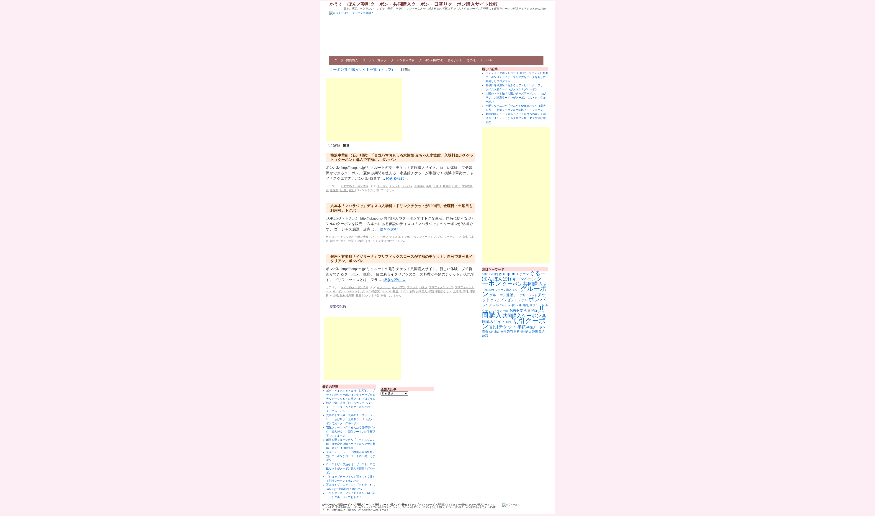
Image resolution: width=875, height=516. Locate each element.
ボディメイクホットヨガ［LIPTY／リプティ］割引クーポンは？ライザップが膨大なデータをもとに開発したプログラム (517, 77)
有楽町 (334, 295)
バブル (438, 236)
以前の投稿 (336, 306)
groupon (507, 273)
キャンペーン (524, 279)
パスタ (423, 287)
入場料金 (419, 186)
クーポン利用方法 (431, 60)
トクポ (405, 236)
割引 (508, 322)
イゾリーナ (384, 287)
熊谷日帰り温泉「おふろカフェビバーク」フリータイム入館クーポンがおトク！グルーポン (349, 407)
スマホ (533, 295)
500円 (494, 274)
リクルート (537, 305)
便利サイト (454, 60)
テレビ (495, 300)
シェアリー (521, 295)
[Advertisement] (364, 110)
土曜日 (437, 186)
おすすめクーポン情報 (354, 186)
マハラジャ (451, 236)
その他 (471, 60)
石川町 (344, 190)
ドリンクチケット (422, 236)
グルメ (516, 290)
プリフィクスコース (441, 287)
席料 (465, 291)
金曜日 (361, 241)
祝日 (352, 190)
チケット (394, 186)
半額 (429, 186)
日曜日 (456, 186)
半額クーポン (536, 327)
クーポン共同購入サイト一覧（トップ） (362, 69)
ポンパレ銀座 (390, 291)
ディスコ (394, 236)
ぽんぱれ (503, 278)
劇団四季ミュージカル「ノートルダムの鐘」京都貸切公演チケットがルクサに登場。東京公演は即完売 (516, 118)
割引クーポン (338, 241)
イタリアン (399, 287)
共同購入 (421, 291)
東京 (497, 331)
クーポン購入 (503, 289)
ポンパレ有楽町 (371, 291)
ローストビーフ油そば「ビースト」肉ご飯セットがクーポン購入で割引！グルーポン (350, 468)
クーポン (382, 186)
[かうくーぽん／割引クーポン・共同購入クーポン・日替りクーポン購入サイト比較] (511, 505)
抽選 (491, 331)
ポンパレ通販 (520, 305)
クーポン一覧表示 (374, 60)
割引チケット (503, 326)
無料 (503, 331)
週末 (342, 295)
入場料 (463, 236)
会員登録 (531, 310)
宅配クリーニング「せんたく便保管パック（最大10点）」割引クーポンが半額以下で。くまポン (350, 431)
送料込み (525, 331)
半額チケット (443, 291)
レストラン (495, 310)
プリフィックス (464, 287)
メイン (404, 291)
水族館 (334, 190)
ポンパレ (406, 186)
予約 (412, 291)
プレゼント (509, 300)
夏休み (447, 186)
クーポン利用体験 (402, 60)
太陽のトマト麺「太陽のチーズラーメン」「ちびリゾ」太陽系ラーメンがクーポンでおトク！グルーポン (516, 97)
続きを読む (397, 178)
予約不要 (516, 310)
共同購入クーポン (521, 315)
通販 (535, 331)
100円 (486, 274)
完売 (485, 331)
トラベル (486, 60)
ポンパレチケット (349, 291)
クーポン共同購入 (346, 60)
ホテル (523, 300)
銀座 (358, 295)
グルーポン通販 (501, 295)
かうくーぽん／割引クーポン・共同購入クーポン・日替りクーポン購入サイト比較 (413, 4)
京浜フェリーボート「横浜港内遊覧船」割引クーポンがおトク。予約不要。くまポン (350, 456)
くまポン (522, 274)
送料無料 (513, 331)
